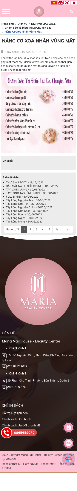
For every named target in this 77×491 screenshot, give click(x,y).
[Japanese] (74, 2)
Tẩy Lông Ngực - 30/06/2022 (24, 217)
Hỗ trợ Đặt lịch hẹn (15, 413)
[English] (61, 2)
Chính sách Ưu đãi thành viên (22, 425)
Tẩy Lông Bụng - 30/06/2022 (24, 214)
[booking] (68, 459)
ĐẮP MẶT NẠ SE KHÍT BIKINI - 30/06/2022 (32, 185)
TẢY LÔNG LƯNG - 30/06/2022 (25, 189)
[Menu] (6, 11)
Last (68, 229)
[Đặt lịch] (68, 427)
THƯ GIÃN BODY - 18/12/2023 (25, 182)
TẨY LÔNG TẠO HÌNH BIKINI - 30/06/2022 (32, 193)
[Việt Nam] (54, 2)
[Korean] (67, 2)
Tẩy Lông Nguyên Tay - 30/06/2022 (28, 200)
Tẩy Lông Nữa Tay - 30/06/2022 (26, 203)
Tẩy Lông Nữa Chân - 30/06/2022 (27, 210)
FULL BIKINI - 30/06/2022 (22, 196)
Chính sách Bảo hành (16, 419)
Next (58, 229)
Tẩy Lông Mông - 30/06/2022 (24, 221)
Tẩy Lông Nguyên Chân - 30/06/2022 (29, 207)
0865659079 (24, 432)
